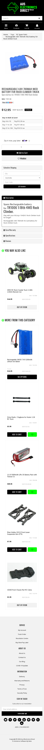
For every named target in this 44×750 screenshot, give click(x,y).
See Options (22, 377)
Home (5, 34)
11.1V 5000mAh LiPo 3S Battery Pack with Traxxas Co (22, 476)
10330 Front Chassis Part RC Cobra (19, 590)
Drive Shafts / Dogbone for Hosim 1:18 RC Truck (21, 418)
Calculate (23, 186)
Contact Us (22, 657)
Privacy (22, 685)
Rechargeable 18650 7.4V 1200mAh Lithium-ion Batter (19, 360)
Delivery (22, 677)
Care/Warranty (10, 230)
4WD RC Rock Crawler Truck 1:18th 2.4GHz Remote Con (19, 291)
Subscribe (21, 713)
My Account (22, 630)
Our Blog (22, 662)
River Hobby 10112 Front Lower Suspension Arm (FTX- (18, 533)
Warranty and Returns (22, 681)
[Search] (39, 18)
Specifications (10, 235)
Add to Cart (23, 152)
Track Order (22, 634)
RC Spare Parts (21, 34)
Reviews (8, 241)
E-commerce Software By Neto (22, 741)
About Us (22, 653)
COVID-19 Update (22, 666)
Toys (12, 34)
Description (9, 197)
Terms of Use (22, 689)
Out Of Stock (22, 307)
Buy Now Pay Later (22, 642)
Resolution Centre (22, 638)
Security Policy (22, 693)
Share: (4, 102)
